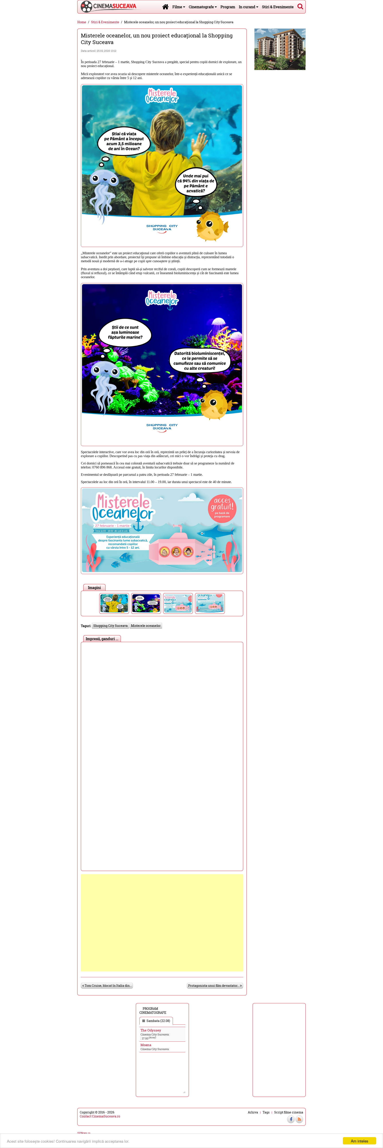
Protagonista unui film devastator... (214, 985)
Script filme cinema (288, 1112)
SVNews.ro (83, 1132)
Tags (266, 1112)
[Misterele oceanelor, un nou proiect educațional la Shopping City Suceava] (114, 603)
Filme (177, 6)
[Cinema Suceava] (109, 6)
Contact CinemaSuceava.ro (100, 1116)
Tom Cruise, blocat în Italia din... (108, 985)
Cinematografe (202, 6)
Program (228, 6)
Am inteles (359, 1141)
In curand (247, 6)
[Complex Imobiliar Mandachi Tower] (280, 49)
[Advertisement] (162, 922)
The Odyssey (151, 1030)
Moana (146, 1045)
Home (81, 22)
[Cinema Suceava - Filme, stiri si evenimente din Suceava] (165, 6)
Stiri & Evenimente (278, 6)
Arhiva (253, 1112)
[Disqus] (162, 699)
